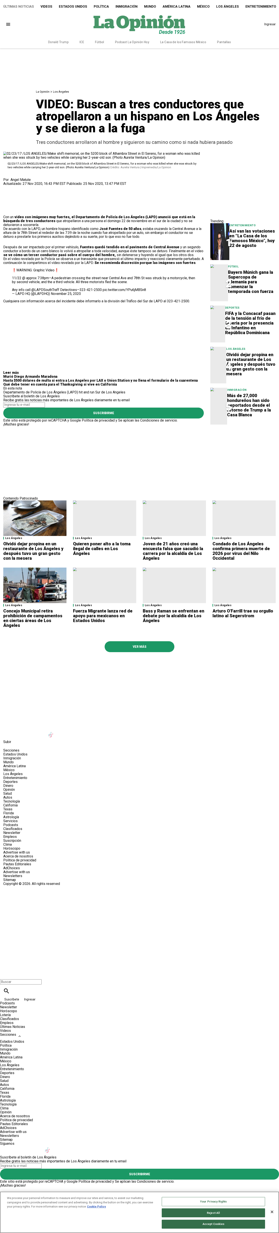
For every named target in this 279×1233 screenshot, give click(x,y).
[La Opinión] (139, 24)
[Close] (272, 1212)
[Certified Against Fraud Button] (18, 888)
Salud (7, 793)
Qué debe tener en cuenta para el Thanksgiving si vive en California (60, 384)
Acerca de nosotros (18, 856)
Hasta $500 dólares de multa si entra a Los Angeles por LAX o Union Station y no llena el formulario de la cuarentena (100, 380)
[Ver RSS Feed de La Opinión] (104, 732)
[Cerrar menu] (5, 974)
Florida (8, 813)
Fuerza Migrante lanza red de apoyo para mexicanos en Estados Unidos (103, 615)
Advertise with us (16, 852)
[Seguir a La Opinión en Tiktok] (51, 732)
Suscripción (12, 840)
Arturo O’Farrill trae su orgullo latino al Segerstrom (243, 613)
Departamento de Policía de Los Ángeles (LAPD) (40, 392)
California (10, 805)
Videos (46, 7)
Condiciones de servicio (158, 420)
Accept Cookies (213, 1224)
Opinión (9, 789)
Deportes (232, 307)
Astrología (11, 817)
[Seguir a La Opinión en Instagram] (30, 732)
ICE (82, 42)
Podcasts (10, 825)
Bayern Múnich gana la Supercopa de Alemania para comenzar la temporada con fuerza (250, 282)
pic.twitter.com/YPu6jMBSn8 (124, 290)
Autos (7, 797)
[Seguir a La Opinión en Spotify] (94, 732)
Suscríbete (12, 999)
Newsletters (12, 876)
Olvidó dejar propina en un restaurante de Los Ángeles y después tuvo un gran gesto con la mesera (250, 364)
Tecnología (11, 801)
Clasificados (12, 829)
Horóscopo (11, 848)
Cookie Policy (96, 1206)
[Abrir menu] (8, 24)
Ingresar (270, 24)
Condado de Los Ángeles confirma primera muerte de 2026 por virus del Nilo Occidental (241, 551)
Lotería (5, 1015)
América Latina (177, 7)
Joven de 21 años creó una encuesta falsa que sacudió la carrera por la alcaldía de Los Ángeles (173, 551)
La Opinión (42, 91)
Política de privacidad (98, 420)
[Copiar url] (13, 200)
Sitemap (9, 880)
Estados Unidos (73, 7)
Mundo (150, 7)
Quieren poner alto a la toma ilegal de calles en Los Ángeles (102, 548)
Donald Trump (58, 42)
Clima (7, 844)
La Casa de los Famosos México (183, 42)
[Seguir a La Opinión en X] (19, 732)
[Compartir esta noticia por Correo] (40, 187)
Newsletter (11, 833)
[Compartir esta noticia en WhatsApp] (8, 187)
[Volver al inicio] (139, 902)
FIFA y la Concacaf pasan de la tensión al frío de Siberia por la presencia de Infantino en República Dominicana (250, 323)
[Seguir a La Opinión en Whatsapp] (83, 732)
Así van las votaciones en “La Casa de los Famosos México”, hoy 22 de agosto (252, 238)
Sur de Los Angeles (110, 392)
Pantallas (224, 42)
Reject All (213, 1212)
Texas (7, 809)
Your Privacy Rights (213, 1201)
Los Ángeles (227, 7)
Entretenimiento (242, 225)
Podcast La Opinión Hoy (132, 42)
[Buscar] (6, 991)
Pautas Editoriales (17, 864)
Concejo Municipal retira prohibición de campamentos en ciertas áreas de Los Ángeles (32, 618)
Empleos (10, 837)
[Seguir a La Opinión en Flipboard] (72, 732)
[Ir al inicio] (139, 664)
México (203, 7)
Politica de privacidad (19, 860)
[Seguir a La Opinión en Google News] (62, 732)
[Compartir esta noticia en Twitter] (30, 187)
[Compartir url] (8, 210)
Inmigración (127, 7)
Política (101, 7)
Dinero (8, 786)
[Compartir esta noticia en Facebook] (19, 187)
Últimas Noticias (18, 7)
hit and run (86, 392)
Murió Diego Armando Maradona (30, 376)
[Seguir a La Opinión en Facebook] (8, 732)
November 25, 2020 (66, 294)
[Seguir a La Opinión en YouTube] (40, 732)
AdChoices (11, 868)
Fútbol (99, 42)
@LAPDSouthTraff (45, 290)
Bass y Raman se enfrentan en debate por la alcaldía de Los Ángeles (173, 615)
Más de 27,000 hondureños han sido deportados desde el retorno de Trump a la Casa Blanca (249, 405)
